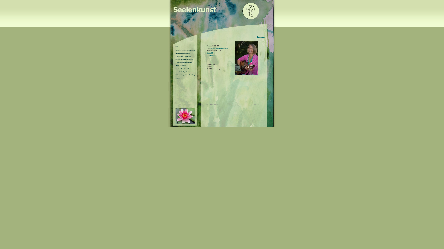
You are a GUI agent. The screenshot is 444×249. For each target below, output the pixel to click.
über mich (210, 53)
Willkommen (179, 47)
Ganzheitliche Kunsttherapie (183, 56)
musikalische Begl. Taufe (182, 72)
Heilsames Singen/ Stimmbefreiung (185, 75)
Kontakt (178, 78)
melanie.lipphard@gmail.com (219, 48)
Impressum (256, 104)
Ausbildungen (211, 55)
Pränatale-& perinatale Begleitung (185, 50)
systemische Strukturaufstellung (184, 59)
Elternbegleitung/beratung (183, 53)
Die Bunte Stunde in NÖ (182, 68)
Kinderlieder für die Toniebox (184, 62)
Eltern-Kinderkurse (181, 65)
